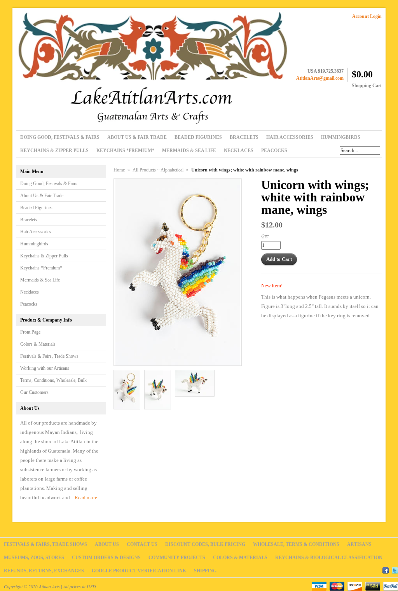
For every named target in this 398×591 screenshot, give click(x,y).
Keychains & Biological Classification (328, 557)
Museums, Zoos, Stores (34, 557)
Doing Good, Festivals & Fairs (48, 183)
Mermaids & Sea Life (40, 280)
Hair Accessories (35, 231)
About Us (107, 544)
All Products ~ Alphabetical (158, 170)
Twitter (395, 569)
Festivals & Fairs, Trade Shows (49, 356)
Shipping (205, 571)
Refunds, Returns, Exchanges (44, 571)
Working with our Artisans (44, 368)
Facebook (385, 569)
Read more (86, 497)
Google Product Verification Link (139, 571)
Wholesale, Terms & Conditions (296, 544)
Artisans (359, 544)
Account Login (367, 16)
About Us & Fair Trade (41, 195)
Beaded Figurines (36, 207)
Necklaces (29, 292)
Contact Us (142, 544)
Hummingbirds (34, 244)
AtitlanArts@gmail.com (320, 78)
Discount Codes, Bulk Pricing (205, 544)
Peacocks (28, 304)
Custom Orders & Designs (106, 557)
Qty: (265, 236)
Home (119, 170)
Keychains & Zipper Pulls (44, 256)
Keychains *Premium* (41, 268)
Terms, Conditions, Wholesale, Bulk (53, 380)
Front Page (30, 332)
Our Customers (34, 392)
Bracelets (28, 219)
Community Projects (176, 557)
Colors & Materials (38, 344)
